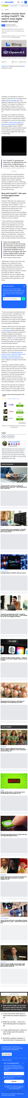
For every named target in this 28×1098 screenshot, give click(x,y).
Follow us (16, 61)
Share (5, 61)
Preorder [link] (19, 412)
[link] (5, 404)
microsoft (10, 436)
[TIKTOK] (19, 444)
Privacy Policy (20, 1086)
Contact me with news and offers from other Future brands (13, 1077)
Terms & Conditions (17, 1087)
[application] (14, 145)
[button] (25, 2)
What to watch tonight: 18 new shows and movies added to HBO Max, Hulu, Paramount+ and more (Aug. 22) (14, 1007)
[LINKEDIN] (14, 444)
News (3, 25)
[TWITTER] (9, 444)
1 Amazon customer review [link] (13, 398)
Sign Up (14, 1081)
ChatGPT (7, 9)
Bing (4, 436)
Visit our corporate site (12, 1049)
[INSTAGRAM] (12, 444)
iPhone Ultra (14, 5)
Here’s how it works (16, 37)
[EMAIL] (17, 444)
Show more (22, 423)
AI (2, 9)
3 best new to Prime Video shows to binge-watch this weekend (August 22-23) (14, 1015)
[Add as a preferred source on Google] (7, 1054)
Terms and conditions (7, 1060)
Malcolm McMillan (11, 24)
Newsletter (23, 61)
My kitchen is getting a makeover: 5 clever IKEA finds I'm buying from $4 (14, 1039)
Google (15, 338)
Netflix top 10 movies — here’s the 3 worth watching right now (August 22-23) (14, 1023)
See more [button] (14, 171)
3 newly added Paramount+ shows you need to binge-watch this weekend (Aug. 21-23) (15, 1032)
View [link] (20, 405)
